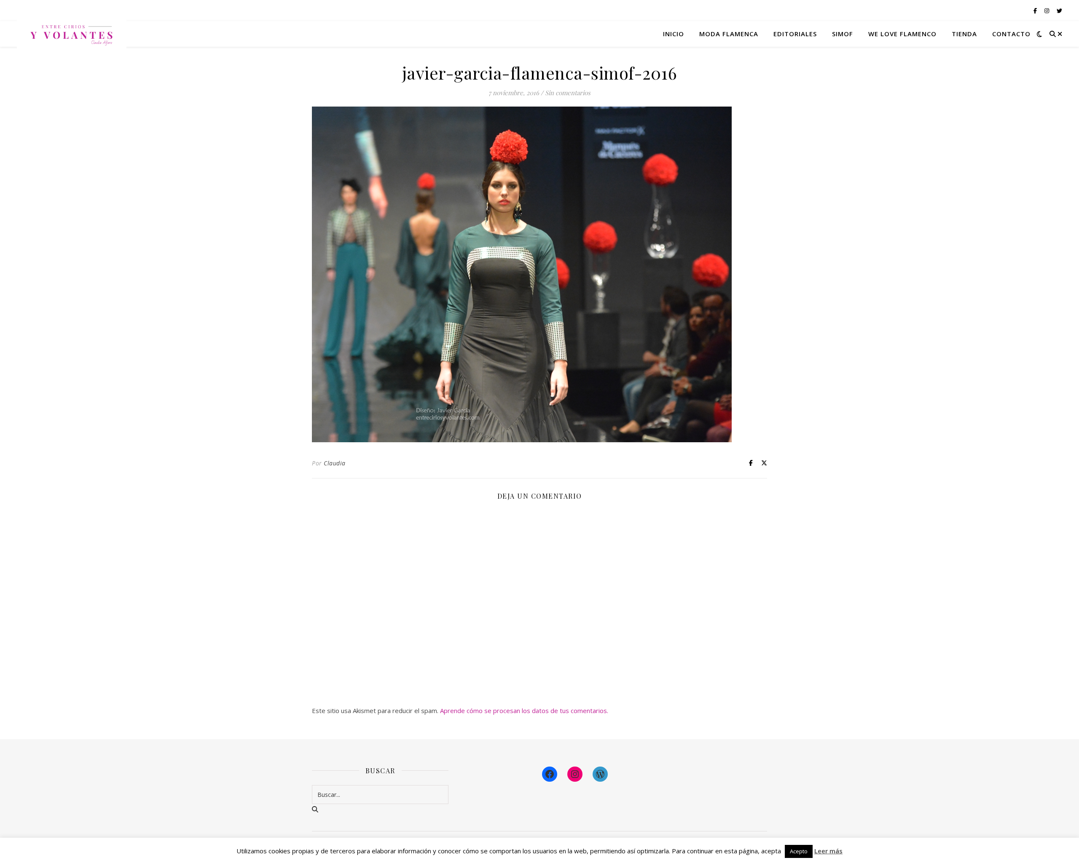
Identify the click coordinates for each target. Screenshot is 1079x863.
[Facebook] (549, 774)
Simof (842, 33)
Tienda (964, 33)
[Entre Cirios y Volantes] (71, 33)
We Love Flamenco (902, 33)
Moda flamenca (728, 33)
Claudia (335, 463)
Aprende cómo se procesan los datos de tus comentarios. (524, 710)
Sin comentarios (567, 92)
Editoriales (795, 33)
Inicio (673, 33)
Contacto (1011, 33)
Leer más (828, 851)
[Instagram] (574, 774)
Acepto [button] (799, 851)
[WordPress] (600, 774)
